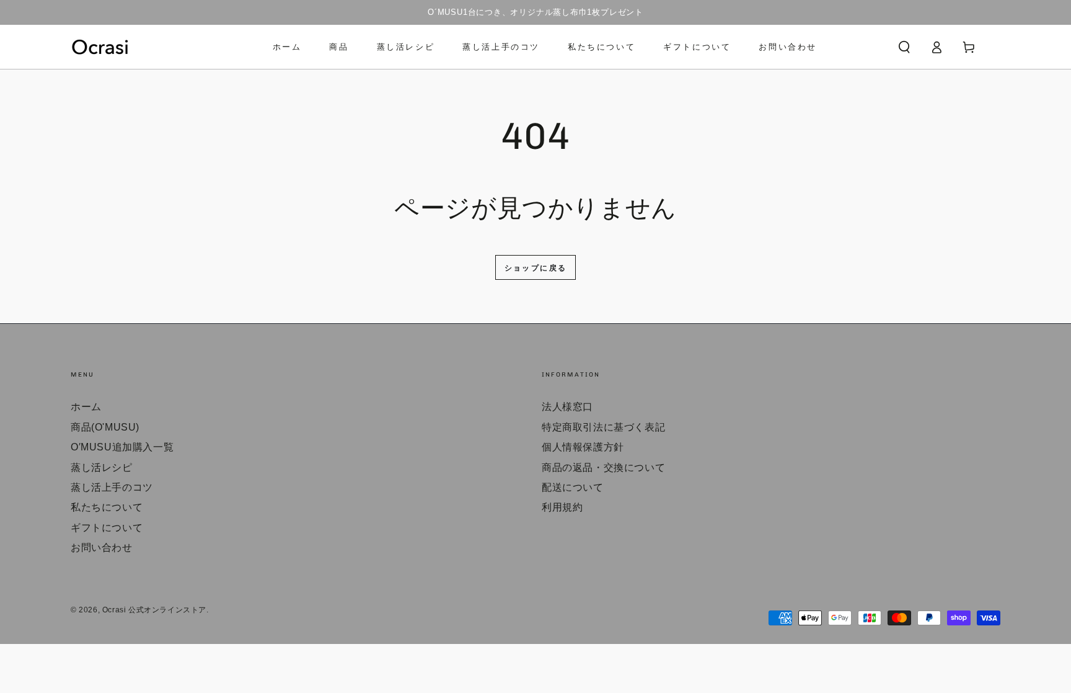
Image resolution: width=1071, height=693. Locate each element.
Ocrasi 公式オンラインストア (154, 610)
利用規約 (562, 507)
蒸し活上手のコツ (112, 487)
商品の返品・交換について (603, 467)
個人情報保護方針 (583, 447)
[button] (904, 47)
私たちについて (107, 507)
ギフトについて (107, 527)
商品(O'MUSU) (105, 427)
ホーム (86, 406)
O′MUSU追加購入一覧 (122, 447)
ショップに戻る (536, 268)
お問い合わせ (102, 547)
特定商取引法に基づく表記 (603, 427)
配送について (573, 487)
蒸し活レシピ (102, 467)
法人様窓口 (567, 406)
